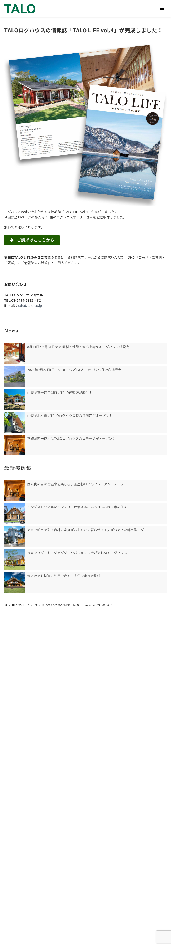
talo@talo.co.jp (30, 305)
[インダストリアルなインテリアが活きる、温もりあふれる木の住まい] (14, 513)
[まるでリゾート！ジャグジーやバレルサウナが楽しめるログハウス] (14, 559)
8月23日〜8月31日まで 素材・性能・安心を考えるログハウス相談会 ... (80, 346)
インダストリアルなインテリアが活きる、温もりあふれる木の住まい (79, 506)
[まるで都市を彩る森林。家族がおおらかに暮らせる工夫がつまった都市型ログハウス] (14, 536)
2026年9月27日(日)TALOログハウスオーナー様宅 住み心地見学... (75, 369)
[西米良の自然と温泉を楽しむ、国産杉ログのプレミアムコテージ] (14, 490)
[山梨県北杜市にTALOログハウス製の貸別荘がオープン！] (14, 422)
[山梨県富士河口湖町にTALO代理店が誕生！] (14, 399)
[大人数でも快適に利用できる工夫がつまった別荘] (14, 582)
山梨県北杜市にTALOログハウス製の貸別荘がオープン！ (69, 415)
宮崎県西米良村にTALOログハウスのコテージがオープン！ (71, 438)
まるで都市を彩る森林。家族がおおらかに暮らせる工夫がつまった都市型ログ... (87, 529)
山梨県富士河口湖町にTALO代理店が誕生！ (59, 392)
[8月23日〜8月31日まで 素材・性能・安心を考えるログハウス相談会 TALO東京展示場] (14, 353)
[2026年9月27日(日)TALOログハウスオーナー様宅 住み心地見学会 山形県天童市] (14, 376)
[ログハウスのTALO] (19, 8)
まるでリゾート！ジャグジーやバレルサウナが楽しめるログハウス (77, 552)
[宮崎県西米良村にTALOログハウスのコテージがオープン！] (14, 445)
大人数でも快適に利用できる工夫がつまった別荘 (64, 575)
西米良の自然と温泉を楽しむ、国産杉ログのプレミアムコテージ (75, 484)
